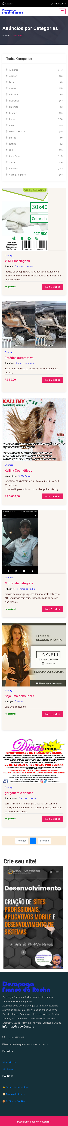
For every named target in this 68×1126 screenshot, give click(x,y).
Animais (35, 75)
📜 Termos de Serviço (13, 1094)
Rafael (10, 363)
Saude (35, 162)
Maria (10, 266)
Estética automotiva (19, 358)
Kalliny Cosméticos (18, 470)
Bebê (35, 82)
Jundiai (20, 701)
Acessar (9, 3)
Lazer (35, 125)
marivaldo (12, 798)
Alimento (35, 69)
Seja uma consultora (19, 696)
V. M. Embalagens (17, 261)
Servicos (35, 168)
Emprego (35, 106)
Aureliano (12, 476)
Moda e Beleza (35, 131)
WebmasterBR (43, 1121)
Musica (35, 137)
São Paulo (26, 476)
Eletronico (35, 100)
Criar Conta (59, 3)
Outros (35, 150)
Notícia (35, 143)
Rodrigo (11, 588)
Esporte (35, 112)
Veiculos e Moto (35, 174)
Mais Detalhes (52, 286)
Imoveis (35, 119)
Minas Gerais (9, 1062)
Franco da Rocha (25, 266)
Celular (35, 88)
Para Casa (35, 156)
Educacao (35, 94)
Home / (6, 35)
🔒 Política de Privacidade (15, 1086)
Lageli (10, 701)
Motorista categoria (19, 583)
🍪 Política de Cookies (13, 1101)
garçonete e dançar (19, 793)
